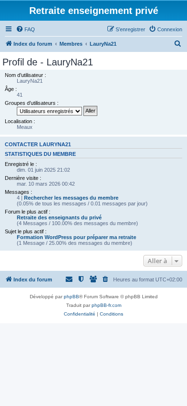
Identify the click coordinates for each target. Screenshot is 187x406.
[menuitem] (25, 29)
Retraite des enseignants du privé (59, 217)
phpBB (71, 296)
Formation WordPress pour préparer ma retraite (76, 237)
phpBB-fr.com (106, 305)
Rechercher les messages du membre (71, 198)
